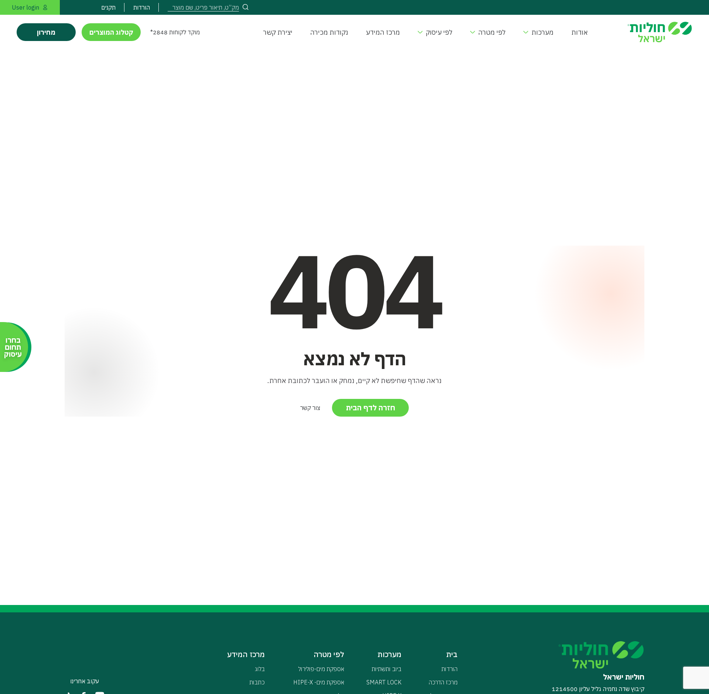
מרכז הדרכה (443, 682)
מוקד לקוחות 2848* (175, 32)
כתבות (257, 682)
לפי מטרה (492, 32)
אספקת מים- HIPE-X (318, 682)
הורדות (141, 7)
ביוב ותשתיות (386, 669)
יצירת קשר (277, 32)
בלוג (260, 669)
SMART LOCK (383, 682)
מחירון (46, 32)
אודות (579, 32)
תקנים (108, 7)
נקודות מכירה (329, 32)
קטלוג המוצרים (111, 32)
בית (452, 654)
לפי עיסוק (439, 32)
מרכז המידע (383, 32)
